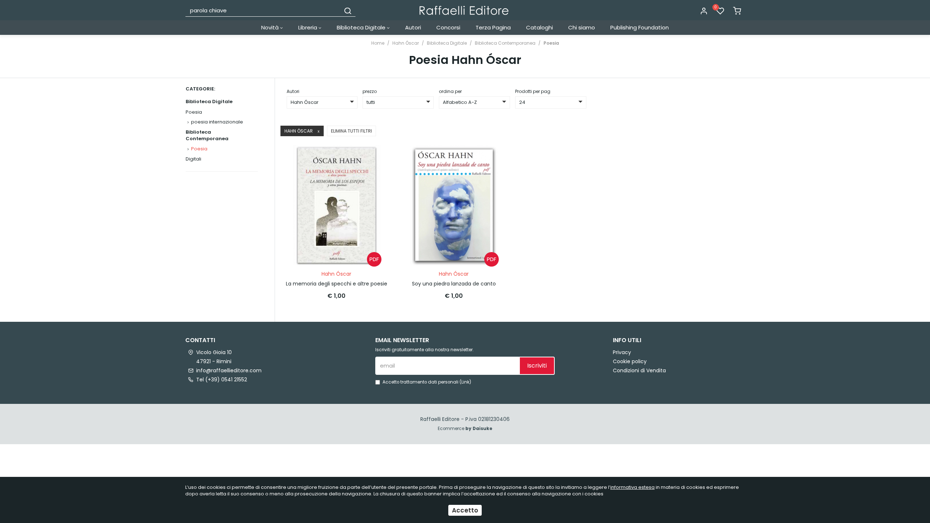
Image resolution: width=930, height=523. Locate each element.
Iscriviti (537, 365)
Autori (413, 27)
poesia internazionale (217, 121)
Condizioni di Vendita (639, 370)
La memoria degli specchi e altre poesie (336, 283)
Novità (270, 27)
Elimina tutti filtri (351, 131)
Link (465, 382)
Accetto (465, 510)
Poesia (551, 43)
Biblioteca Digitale (362, 27)
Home (377, 43)
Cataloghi (539, 27)
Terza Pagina (493, 27)
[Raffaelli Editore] (464, 10)
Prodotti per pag (532, 91)
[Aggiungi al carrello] (374, 157)
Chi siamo (581, 27)
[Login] (704, 11)
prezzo (370, 91)
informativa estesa (632, 487)
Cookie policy (630, 361)
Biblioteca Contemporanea (505, 43)
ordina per (450, 91)
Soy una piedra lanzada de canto (454, 283)
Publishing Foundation (639, 27)
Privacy (622, 352)
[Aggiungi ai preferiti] (374, 175)
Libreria (308, 27)
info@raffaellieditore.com (229, 370)
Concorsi (448, 27)
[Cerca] (348, 10)
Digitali (193, 158)
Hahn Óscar (405, 43)
